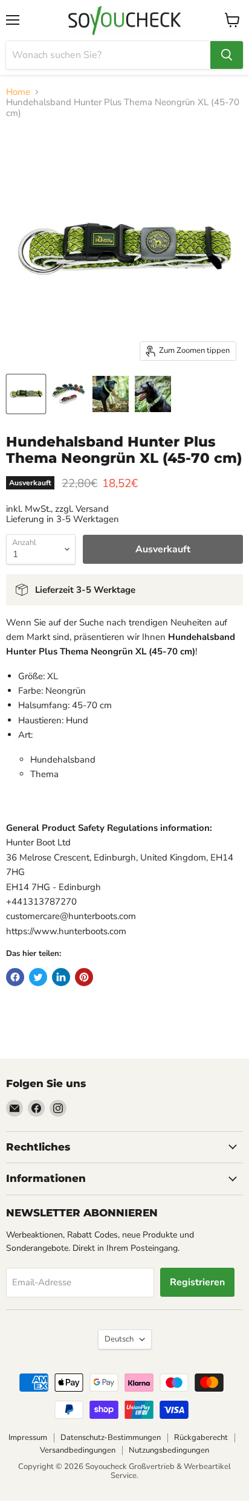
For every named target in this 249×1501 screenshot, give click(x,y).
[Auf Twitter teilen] (38, 977)
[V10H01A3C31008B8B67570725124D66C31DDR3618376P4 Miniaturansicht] (153, 394)
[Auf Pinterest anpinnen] (84, 977)
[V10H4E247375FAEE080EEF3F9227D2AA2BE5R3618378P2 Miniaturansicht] (68, 394)
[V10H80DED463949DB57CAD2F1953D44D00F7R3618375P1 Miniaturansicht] (26, 394)
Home (18, 92)
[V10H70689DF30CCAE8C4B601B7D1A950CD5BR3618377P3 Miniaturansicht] (110, 394)
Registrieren (197, 1282)
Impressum (27, 1437)
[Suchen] (226, 55)
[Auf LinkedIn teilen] (61, 977)
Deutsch (119, 1339)
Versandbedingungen (77, 1450)
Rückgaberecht (201, 1437)
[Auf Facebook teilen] (15, 977)
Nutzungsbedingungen (169, 1450)
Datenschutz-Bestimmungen (110, 1437)
